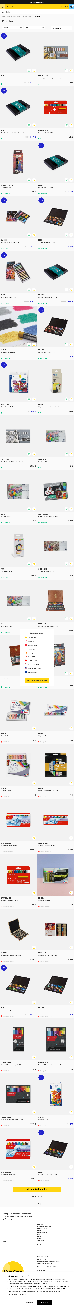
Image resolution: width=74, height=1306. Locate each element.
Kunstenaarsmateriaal (13, 16)
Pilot (38, 1246)
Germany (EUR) (32, 660)
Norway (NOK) (32, 641)
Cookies (4, 1241)
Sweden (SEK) (32, 637)
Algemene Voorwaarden (9, 1237)
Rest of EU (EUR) (32, 672)
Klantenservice (6, 1227)
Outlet (39, 1236)
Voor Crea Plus (6, 1233)
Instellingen (29, 1302)
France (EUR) (31, 657)
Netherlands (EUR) (33, 664)
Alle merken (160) (42, 1256)
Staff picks (40, 1240)
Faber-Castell (41, 1250)
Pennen (39, 1230)
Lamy (38, 1248)
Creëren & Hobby (42, 1228)
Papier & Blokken (42, 1232)
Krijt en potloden (27, 16)
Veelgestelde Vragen (8, 1229)
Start (3, 16)
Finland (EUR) (31, 649)
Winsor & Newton (42, 1254)
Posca (39, 1252)
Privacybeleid (6, 1239)
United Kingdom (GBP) (34, 668)
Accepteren (44, 1302)
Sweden (39, 1272)
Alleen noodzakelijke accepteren (17, 1294)
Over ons (5, 1231)
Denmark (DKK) (32, 645)
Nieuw (39, 1238)
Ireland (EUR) (31, 653)
